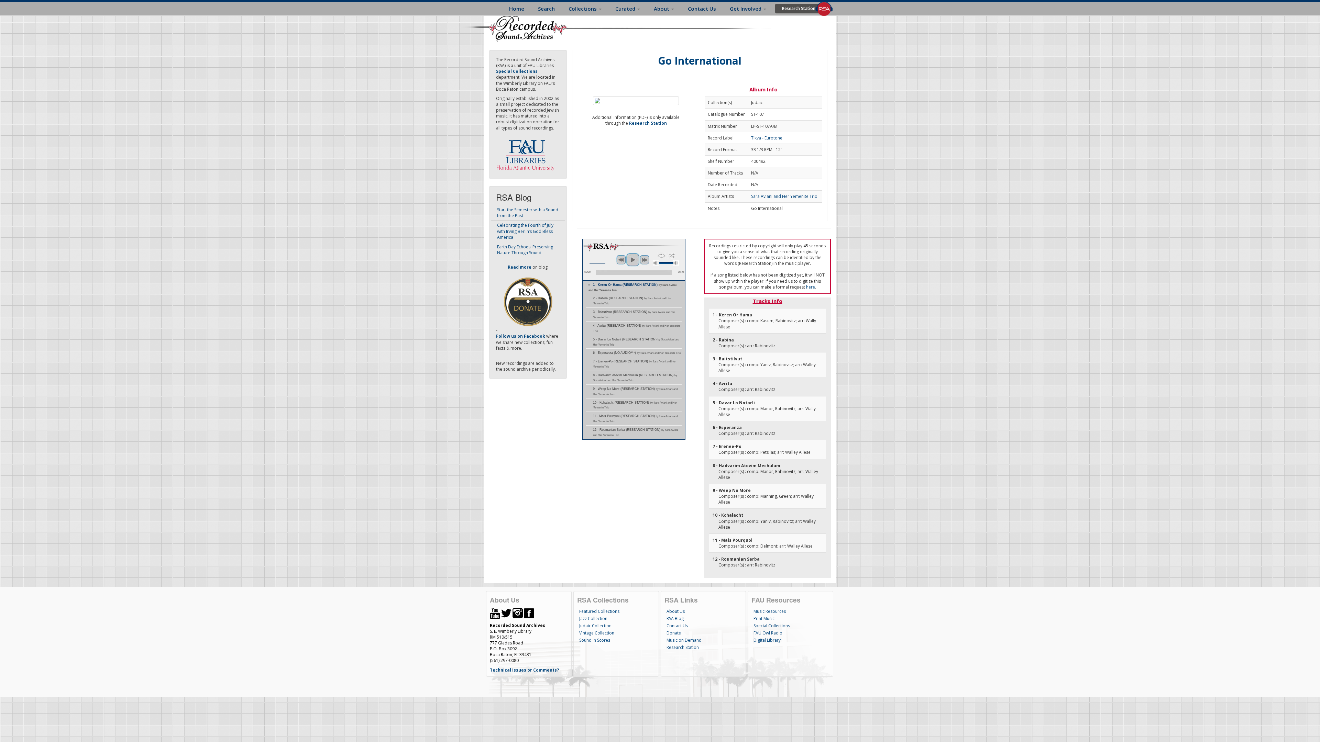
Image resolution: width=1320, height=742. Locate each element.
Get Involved (746, 8)
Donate (674, 633)
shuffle (672, 255)
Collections (583, 8)
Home (516, 8)
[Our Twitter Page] (506, 613)
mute (656, 263)
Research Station (798, 8)
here (810, 287)
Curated (626, 8)
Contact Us (702, 8)
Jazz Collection (593, 618)
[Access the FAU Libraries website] (527, 153)
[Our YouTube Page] (495, 613)
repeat (661, 255)
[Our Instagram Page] (518, 613)
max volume (676, 263)
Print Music (764, 618)
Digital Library (767, 640)
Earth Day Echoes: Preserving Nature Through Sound (525, 250)
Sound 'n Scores (594, 640)
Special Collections (772, 626)
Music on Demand (684, 640)
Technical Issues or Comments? (524, 670)
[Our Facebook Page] (529, 613)
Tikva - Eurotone (766, 138)
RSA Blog (675, 618)
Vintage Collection (596, 633)
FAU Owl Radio (768, 633)
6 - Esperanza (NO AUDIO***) (637, 353)
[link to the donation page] (528, 301)
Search (546, 8)
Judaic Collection (595, 626)
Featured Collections (599, 611)
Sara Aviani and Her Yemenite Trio (784, 196)
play (633, 260)
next (644, 260)
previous (621, 260)
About (662, 8)
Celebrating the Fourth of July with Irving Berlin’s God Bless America (525, 231)
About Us (676, 611)
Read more (519, 267)
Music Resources (770, 611)
